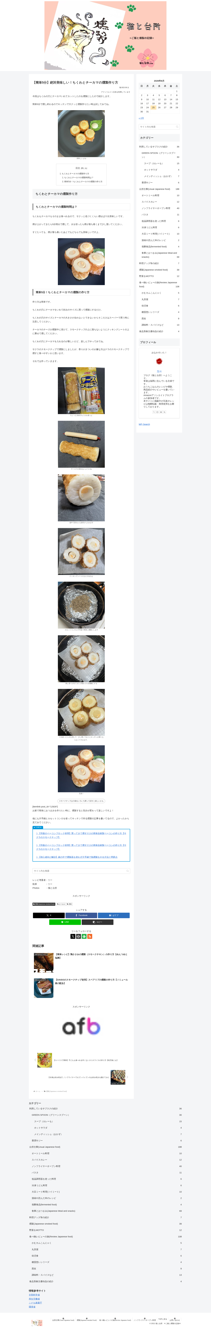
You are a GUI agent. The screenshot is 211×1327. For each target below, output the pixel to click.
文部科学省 (34, 1295)
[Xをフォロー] (72, 936)
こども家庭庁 (35, 1303)
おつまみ (62, 904)
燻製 (70, 904)
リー (159, 371)
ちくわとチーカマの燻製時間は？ (79, 177)
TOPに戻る (162, 1319)
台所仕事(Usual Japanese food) (63, 1320)
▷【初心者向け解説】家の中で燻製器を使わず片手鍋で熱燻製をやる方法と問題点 (76, 857)
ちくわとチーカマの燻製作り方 (75, 173)
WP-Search (144, 424)
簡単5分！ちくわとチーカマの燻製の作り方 (83, 181)
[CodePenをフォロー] (78, 936)
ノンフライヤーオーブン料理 (145, 1320)
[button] (128, 871)
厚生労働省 (34, 1299)
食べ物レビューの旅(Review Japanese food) (115, 1320)
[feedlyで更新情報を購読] (84, 936)
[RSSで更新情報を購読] (89, 936)
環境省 (32, 1307)
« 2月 (141, 118)
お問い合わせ (175, 1320)
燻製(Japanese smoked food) (45, 904)
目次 (78, 168)
